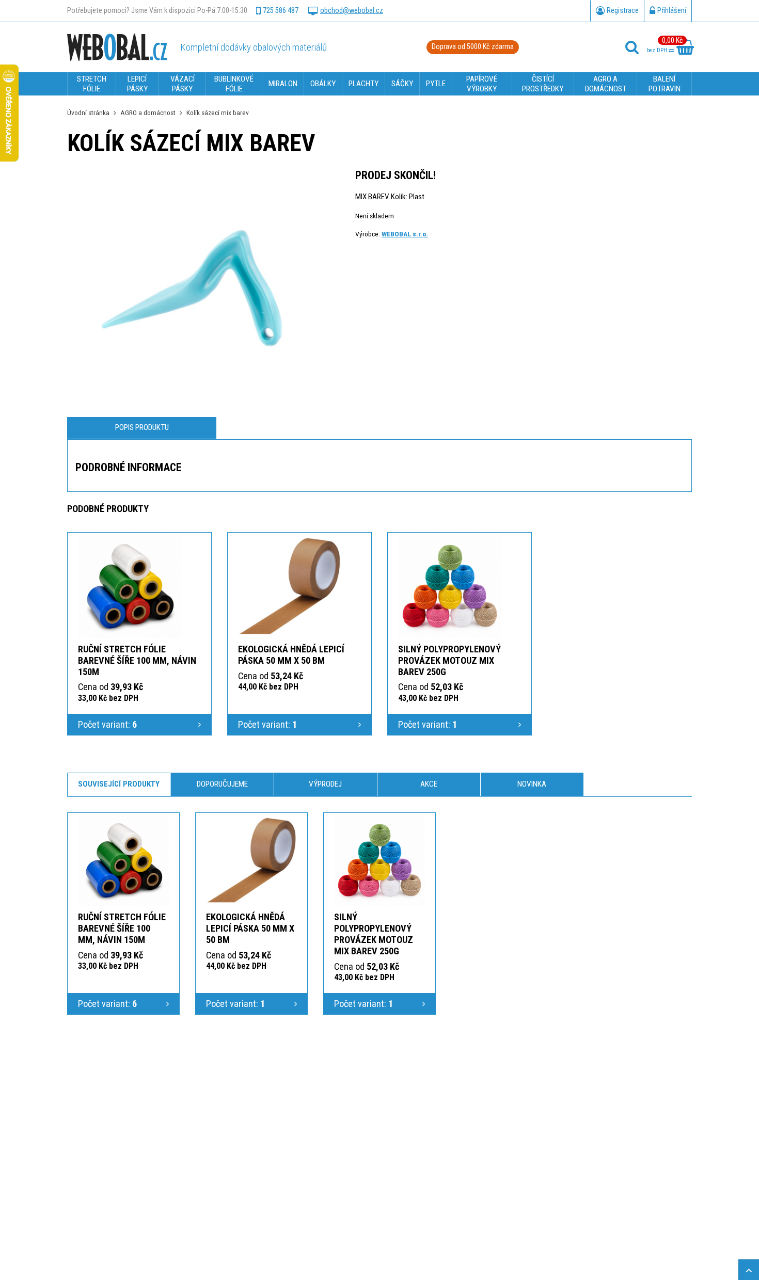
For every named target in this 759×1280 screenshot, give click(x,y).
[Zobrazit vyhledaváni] (632, 47)
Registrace (623, 10)
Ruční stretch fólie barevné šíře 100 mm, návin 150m (137, 660)
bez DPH (658, 50)
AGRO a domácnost (148, 112)
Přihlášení (671, 10)
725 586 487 (280, 10)
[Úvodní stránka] (117, 47)
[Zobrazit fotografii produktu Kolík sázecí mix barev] (191, 293)
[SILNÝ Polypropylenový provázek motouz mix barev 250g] (449, 586)
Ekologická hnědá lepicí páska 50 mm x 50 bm (291, 655)
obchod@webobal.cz (351, 10)
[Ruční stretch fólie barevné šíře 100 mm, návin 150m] (129, 586)
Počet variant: (107, 724)
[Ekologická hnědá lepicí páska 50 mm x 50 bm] (289, 586)
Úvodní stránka (88, 112)
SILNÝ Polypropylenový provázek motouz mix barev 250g (449, 660)
